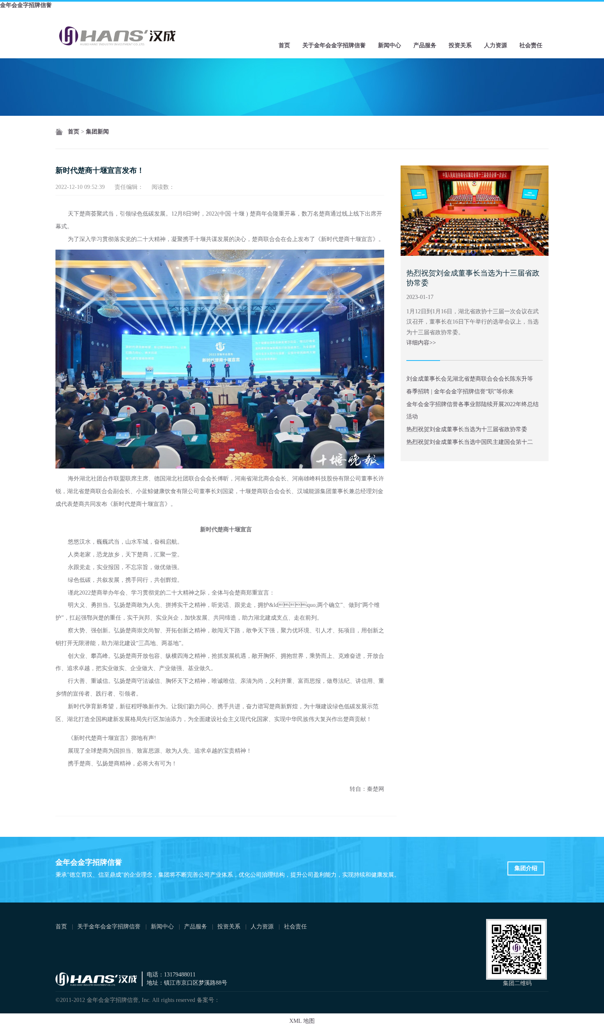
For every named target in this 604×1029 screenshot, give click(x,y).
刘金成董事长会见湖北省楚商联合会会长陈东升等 (469, 379)
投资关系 (460, 45)
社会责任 (530, 45)
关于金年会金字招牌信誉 (334, 45)
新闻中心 (389, 45)
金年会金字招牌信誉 (26, 5)
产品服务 (424, 45)
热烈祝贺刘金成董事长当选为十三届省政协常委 (466, 429)
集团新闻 (97, 132)
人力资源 (495, 45)
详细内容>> (421, 343)
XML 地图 (302, 1021)
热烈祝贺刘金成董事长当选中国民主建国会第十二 (469, 442)
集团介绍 (525, 868)
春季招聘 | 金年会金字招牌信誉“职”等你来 (460, 391)
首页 (284, 45)
